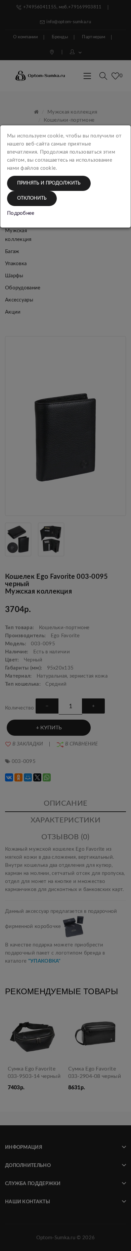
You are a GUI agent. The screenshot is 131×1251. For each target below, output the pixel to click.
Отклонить (32, 198)
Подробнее (21, 213)
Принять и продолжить (49, 183)
